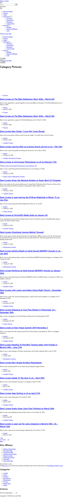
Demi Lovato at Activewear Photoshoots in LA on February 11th (28, 162)
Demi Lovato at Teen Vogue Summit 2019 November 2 (24, 327)
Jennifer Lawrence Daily (10, 454)
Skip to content (4, 1)
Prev (2, 438)
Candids (5, 143)
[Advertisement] (31, 81)
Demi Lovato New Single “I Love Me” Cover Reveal (22, 131)
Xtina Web (6, 459)
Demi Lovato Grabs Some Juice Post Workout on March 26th (27, 408)
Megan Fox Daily (8, 456)
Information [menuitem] (6, 16)
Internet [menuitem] (5, 25)
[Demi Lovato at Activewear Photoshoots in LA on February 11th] (18, 166)
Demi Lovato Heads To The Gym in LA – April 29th (22, 378)
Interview (5, 228)
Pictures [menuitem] (5, 13)
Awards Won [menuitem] (10, 20)
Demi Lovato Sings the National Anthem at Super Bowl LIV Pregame (30, 180)
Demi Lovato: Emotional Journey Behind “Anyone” (22, 232)
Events (9, 176)
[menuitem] (11, 17)
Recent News (7, 483)
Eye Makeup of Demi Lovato (55, 465)
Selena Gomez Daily (8, 457)
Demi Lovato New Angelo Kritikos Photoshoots (21, 362)
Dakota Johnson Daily (9, 449)
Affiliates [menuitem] (9, 27)
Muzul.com (5, 465)
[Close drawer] (1, 8)
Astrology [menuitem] (9, 18)
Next (1, 441)
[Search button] (16, 5)
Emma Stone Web (8, 452)
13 (8, 439)
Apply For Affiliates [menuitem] (12, 29)
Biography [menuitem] (9, 22)
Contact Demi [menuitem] (10, 23)
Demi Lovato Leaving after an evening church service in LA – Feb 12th (31, 146)
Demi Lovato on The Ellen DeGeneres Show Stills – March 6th (27, 99)
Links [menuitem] (8, 31)
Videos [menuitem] (5, 15)
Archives (2, 493)
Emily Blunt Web (7, 450)
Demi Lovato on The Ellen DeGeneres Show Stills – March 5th (27, 116)
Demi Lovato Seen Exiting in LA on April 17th (20, 393)
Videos (5, 176)
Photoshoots (12, 158)
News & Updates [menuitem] (8, 11)
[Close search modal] (1, 3)
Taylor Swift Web (8, 461)
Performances (16, 176)
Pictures (5, 95)
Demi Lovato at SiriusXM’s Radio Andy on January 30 (24, 215)
